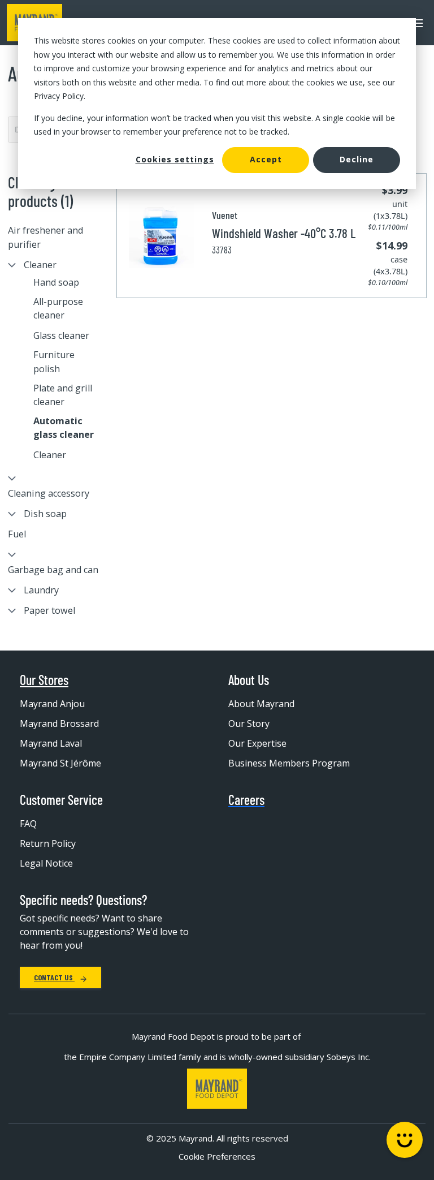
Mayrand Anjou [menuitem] (52, 703)
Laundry (41, 590)
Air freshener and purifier (45, 237)
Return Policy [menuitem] (48, 843)
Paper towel (49, 610)
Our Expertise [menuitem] (257, 743)
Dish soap (45, 513)
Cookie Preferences (217, 1156)
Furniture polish (54, 361)
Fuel (17, 534)
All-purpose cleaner (58, 308)
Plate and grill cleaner (62, 395)
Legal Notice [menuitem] (46, 863)
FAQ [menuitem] (28, 823)
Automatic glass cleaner (63, 428)
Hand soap (56, 282)
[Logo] (217, 1089)
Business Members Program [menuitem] (289, 763)
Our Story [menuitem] (249, 723)
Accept (266, 159)
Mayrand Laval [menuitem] (51, 743)
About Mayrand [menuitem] (261, 703)
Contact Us (54, 977)
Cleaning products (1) (40, 192)
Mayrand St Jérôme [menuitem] (60, 763)
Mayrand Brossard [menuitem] (59, 723)
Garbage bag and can (53, 569)
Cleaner (40, 265)
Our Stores (44, 680)
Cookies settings (175, 159)
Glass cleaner (61, 335)
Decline (357, 159)
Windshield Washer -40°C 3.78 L (283, 233)
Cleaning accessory (48, 493)
